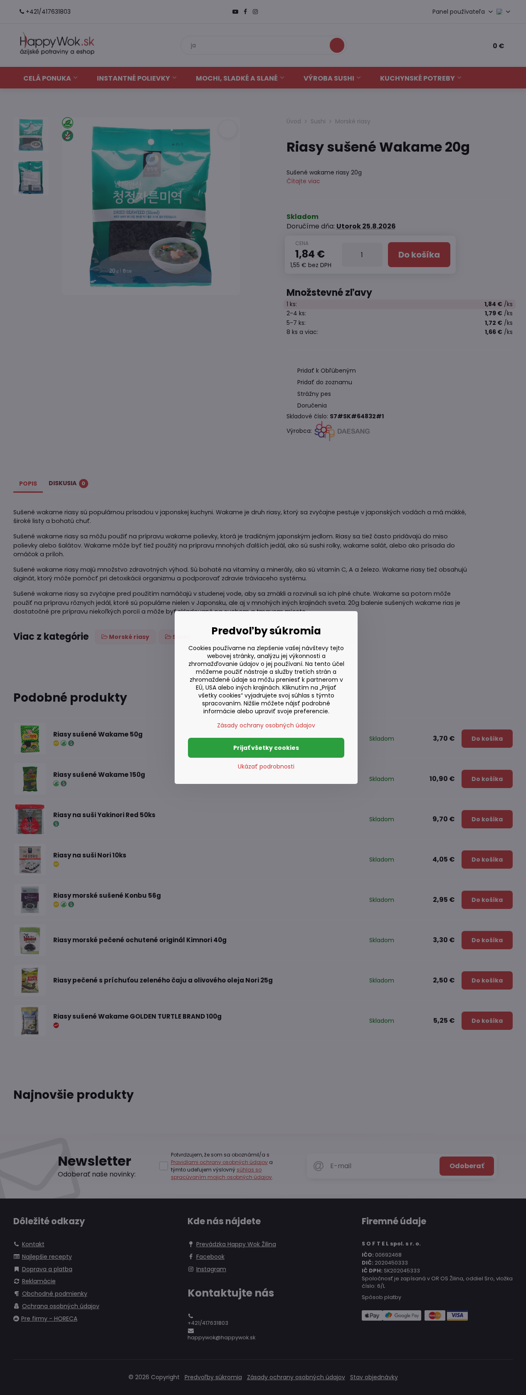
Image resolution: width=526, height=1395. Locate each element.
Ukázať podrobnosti (266, 767)
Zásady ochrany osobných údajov (266, 725)
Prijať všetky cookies (266, 748)
